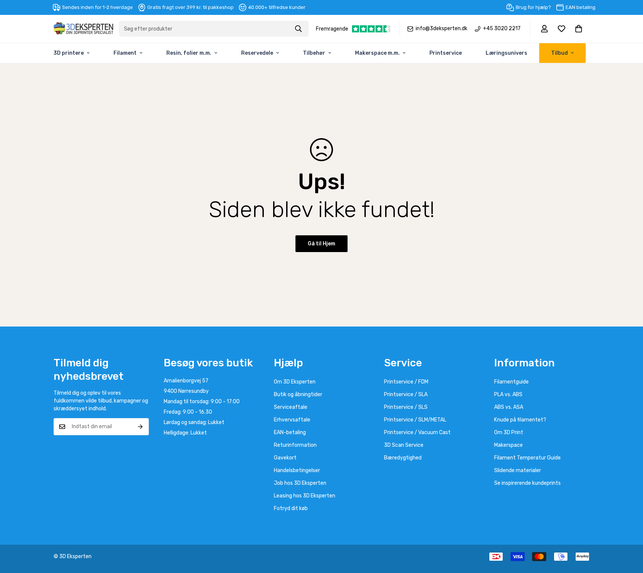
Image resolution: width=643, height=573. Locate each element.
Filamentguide (511, 382)
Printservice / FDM (406, 382)
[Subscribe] (140, 426)
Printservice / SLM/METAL (415, 420)
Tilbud (559, 53)
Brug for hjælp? (533, 7)
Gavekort (285, 458)
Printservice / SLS (406, 407)
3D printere (69, 53)
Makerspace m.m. (377, 53)
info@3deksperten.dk (441, 28)
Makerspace (508, 445)
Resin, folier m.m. (188, 53)
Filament (125, 53)
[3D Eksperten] (83, 29)
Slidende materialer (517, 470)
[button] (578, 28)
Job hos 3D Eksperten (300, 483)
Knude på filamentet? (520, 420)
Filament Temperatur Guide (527, 458)
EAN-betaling (290, 432)
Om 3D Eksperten (295, 382)
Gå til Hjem (321, 244)
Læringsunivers (506, 53)
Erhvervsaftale (292, 420)
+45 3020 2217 (502, 28)
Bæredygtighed (403, 458)
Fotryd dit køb (291, 508)
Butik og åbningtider (298, 394)
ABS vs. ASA (508, 407)
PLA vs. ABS (508, 394)
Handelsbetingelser (297, 470)
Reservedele (257, 53)
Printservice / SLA (406, 394)
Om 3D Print (508, 432)
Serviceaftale (290, 407)
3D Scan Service (403, 445)
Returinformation (295, 445)
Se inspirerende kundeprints (527, 483)
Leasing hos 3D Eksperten (304, 496)
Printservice (445, 53)
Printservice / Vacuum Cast (417, 432)
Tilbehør (314, 53)
